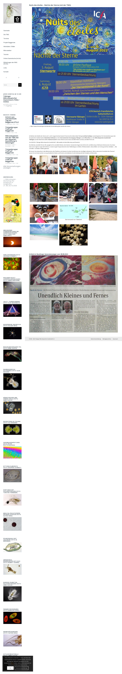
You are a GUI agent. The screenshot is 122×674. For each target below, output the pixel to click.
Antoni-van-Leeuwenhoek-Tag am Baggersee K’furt (12, 119)
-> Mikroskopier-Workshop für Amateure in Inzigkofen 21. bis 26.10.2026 (10, 182)
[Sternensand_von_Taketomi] (73, 214)
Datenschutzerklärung (21, 668)
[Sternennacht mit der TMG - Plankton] (44, 214)
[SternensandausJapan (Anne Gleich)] (73, 235)
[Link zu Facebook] (6, 77)
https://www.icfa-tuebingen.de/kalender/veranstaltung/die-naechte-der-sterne (50, 126)
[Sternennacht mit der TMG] (44, 168)
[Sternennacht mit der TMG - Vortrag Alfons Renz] (73, 168)
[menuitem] (12, 31)
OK (10, 668)
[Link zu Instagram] (18, 77)
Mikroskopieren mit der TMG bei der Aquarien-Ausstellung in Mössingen (12, 139)
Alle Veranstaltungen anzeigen (11, 167)
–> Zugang (7, 106)
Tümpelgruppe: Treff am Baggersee (11, 129)
